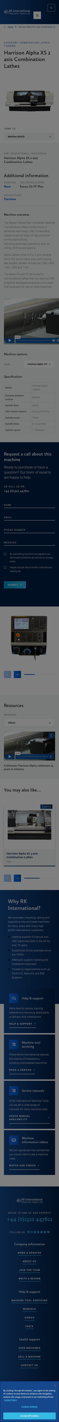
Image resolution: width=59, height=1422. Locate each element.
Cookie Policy (10, 1400)
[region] (29, 1401)
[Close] (55, 1385)
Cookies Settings (29, 1406)
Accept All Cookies (29, 1415)
